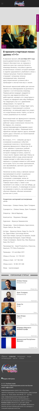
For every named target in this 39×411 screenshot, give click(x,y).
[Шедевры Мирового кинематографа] (19, 331)
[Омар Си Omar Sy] (19, 307)
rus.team (23, 404)
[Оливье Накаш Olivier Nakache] (19, 284)
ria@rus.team (9, 387)
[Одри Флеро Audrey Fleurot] (19, 319)
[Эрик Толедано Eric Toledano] (19, 296)
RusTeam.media (11, 383)
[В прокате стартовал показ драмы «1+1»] (19, 37)
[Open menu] (2, 3)
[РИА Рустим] (9, 368)
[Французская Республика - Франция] (19, 343)
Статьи (21, 358)
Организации (6, 358)
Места (15, 358)
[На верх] (2, 356)
